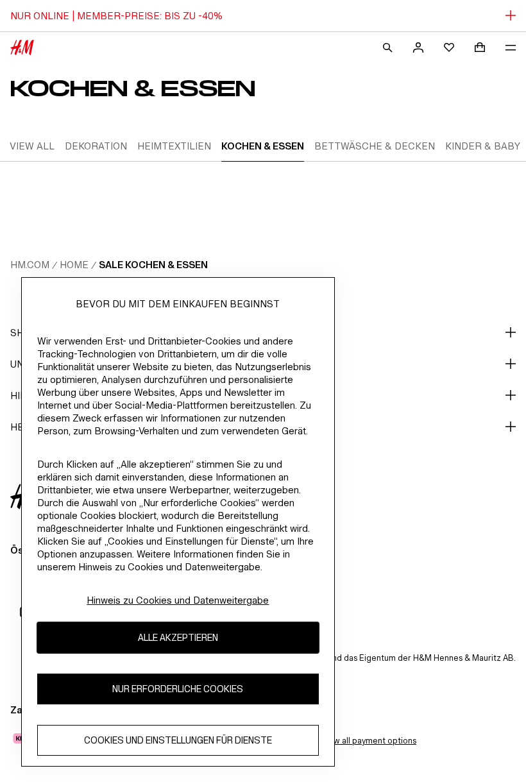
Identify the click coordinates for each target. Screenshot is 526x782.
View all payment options (368, 740)
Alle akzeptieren (178, 637)
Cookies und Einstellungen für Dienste (178, 740)
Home (74, 264)
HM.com (29, 264)
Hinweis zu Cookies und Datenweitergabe (178, 600)
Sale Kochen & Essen (153, 264)
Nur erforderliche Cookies (177, 688)
